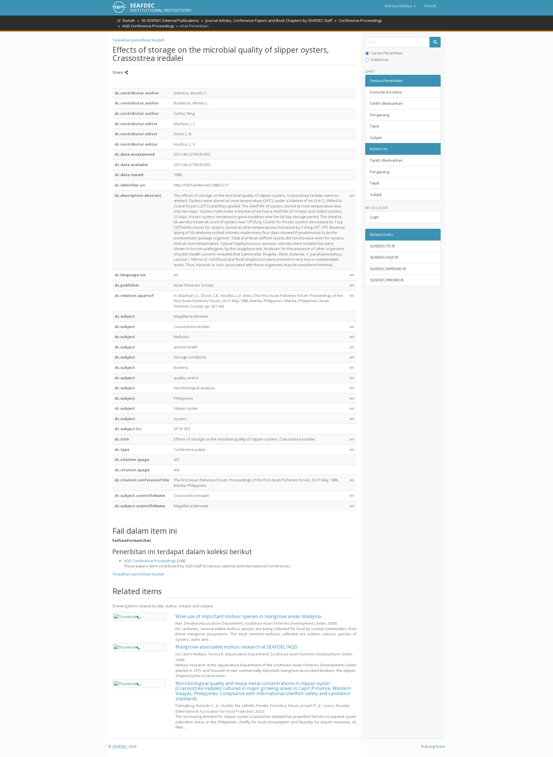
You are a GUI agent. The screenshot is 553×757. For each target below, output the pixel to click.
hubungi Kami (433, 746)
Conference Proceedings (360, 20)
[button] (400, 6)
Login (374, 217)
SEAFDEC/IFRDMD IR (387, 280)
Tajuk (374, 126)
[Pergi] (435, 42)
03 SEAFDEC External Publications (170, 20)
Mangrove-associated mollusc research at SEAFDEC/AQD (236, 647)
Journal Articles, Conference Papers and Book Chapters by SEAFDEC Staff (268, 20)
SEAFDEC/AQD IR (384, 257)
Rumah (129, 20)
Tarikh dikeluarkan (386, 103)
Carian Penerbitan (387, 53)
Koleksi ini (380, 59)
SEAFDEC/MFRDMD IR (388, 268)
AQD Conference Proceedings (148, 25)
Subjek (376, 137)
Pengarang (379, 114)
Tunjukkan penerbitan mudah (138, 40)
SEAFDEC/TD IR (382, 246)
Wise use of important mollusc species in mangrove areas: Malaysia (248, 616)
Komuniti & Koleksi (386, 92)
